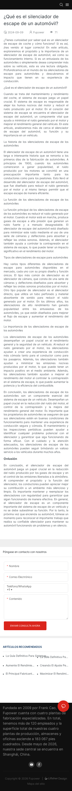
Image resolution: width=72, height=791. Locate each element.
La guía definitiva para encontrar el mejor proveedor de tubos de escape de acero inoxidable (54, 657)
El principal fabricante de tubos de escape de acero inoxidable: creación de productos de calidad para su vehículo (20, 673)
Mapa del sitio (36, 783)
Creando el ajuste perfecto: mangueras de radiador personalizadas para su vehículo (54, 665)
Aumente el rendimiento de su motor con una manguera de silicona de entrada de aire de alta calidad (20, 665)
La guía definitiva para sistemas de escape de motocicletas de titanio (27, 655)
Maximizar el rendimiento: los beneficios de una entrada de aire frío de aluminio (54, 673)
